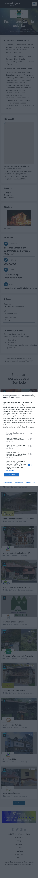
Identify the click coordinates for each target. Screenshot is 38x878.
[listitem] (19, 433)
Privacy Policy (31, 482)
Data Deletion (7, 482)
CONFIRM (12, 474)
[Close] (34, 396)
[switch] (30, 439)
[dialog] (19, 439)
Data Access (19, 482)
